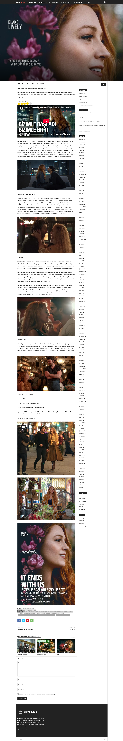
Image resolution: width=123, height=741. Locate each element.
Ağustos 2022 (82, 269)
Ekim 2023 (81, 231)
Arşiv (80, 131)
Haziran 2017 (82, 436)
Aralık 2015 (81, 485)
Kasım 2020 (82, 325)
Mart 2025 (81, 185)
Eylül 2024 (81, 201)
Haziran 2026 (82, 144)
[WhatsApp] (31, 620)
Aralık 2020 (81, 323)
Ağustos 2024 (82, 204)
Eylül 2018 (81, 396)
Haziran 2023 (82, 242)
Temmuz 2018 (82, 401)
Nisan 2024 (81, 215)
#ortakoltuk (70, 611)
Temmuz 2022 (82, 271)
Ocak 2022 (81, 288)
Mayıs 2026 (81, 147)
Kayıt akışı (81, 520)
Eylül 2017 (81, 428)
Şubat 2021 (81, 317)
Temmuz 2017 (82, 433)
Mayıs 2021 (81, 309)
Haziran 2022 (82, 274)
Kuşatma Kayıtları (83, 102)
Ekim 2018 (81, 393)
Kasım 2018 (82, 390)
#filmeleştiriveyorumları (52, 611)
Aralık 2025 (81, 161)
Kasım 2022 (82, 261)
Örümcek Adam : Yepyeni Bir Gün (87, 121)
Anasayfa (32, 2)
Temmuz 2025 (82, 174)
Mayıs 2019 (81, 374)
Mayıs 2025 (81, 180)
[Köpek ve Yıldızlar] (26, 646)
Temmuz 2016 (82, 466)
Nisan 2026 (81, 150)
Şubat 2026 (81, 155)
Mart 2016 (81, 477)
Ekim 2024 (81, 198)
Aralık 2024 (81, 193)
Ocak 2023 (81, 255)
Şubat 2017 (81, 447)
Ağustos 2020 (82, 333)
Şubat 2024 (81, 220)
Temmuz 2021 (82, 304)
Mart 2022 (81, 282)
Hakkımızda (78, 2)
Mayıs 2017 (81, 439)
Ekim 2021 (81, 296)
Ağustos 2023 (82, 236)
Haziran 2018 (82, 404)
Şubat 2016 (81, 479)
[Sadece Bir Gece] (46, 646)
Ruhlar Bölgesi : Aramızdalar (86, 105)
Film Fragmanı (66, 2)
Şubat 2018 (81, 414)
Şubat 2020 (81, 350)
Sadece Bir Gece (41, 654)
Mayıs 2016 (81, 471)
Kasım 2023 (82, 228)
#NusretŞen (62, 611)
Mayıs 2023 (81, 244)
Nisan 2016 (81, 474)
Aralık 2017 (81, 420)
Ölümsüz (72, 629)
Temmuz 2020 (82, 336)
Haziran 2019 (82, 371)
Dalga (80, 117)
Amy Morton (30, 613)
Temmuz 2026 (82, 142)
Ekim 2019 (81, 360)
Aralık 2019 (81, 355)
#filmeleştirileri (41, 611)
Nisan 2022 (81, 279)
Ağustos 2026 (82, 139)
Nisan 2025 (81, 182)
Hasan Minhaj (35, 615)
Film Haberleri (82, 501)
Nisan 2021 (81, 312)
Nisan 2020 (81, 344)
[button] (105, 2)
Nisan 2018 (81, 409)
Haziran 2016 (82, 468)
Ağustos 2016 (82, 463)
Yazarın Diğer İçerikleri (33, 636)
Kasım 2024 (82, 196)
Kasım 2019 (82, 358)
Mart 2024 (81, 217)
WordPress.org (82, 526)
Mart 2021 (81, 315)
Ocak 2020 (81, 352)
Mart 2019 (81, 379)
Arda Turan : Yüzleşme (25, 629)
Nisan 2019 (81, 377)
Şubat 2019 (81, 382)
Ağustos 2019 (82, 366)
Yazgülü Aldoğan (24, 73)
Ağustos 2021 (82, 301)
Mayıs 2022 (81, 277)
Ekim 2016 (81, 458)
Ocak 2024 (81, 223)
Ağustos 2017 (82, 431)
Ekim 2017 (81, 425)
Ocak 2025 (81, 190)
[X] (23, 620)
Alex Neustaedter (22, 613)
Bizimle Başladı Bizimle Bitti (27, 608)
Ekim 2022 (81, 263)
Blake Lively (51, 613)
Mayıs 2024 (81, 212)
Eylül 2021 (81, 298)
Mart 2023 (81, 250)
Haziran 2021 (82, 306)
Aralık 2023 (81, 225)
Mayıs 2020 (81, 342)
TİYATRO (81, 506)
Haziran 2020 (82, 339)
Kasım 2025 (82, 163)
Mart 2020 (81, 347)
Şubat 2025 (81, 188)
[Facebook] (19, 620)
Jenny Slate (58, 615)
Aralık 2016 (81, 452)
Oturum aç (81, 518)
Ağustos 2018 (82, 398)
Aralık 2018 (81, 387)
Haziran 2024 (82, 209)
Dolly (58, 654)
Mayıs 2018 (81, 406)
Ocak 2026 (81, 158)
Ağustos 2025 (82, 171)
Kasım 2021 (82, 293)
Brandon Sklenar (59, 613)
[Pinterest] (27, 620)
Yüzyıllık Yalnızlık (83, 125)
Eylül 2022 (81, 266)
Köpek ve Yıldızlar (22, 654)
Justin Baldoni (66, 615)
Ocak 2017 (81, 450)
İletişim (87, 2)
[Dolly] (66, 646)
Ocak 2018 (81, 417)
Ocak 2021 (81, 320)
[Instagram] (23, 729)
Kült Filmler (81, 504)
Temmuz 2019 (82, 369)
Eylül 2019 (81, 363)
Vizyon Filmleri (82, 509)
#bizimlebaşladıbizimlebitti (30, 611)
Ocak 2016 (81, 482)
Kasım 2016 (82, 455)
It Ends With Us (51, 615)
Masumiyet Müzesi (83, 113)
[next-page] (74, 637)
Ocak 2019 (81, 385)
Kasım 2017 (82, 423)
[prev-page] (72, 637)
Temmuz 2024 (82, 207)
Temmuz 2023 (82, 239)
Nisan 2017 (81, 441)
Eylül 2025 (81, 169)
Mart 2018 (81, 412)
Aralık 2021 (81, 290)
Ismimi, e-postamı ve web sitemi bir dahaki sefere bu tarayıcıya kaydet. (38, 694)
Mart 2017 (81, 444)
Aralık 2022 (81, 258)
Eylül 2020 (81, 331)
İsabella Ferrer (43, 615)
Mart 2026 (81, 153)
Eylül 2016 (81, 460)
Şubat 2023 (81, 252)
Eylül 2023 (81, 234)
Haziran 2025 (82, 177)
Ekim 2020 (81, 328)
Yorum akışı (81, 523)
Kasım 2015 (82, 487)
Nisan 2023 (81, 247)
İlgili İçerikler (22, 636)
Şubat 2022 (81, 285)
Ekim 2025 (81, 166)
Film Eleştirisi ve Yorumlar (48, 2)
